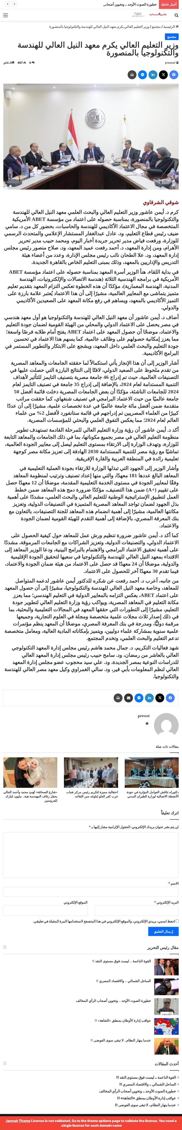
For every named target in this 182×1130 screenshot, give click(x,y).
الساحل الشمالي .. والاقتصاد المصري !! (123, 981)
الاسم (173, 883)
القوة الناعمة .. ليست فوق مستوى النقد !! (121, 961)
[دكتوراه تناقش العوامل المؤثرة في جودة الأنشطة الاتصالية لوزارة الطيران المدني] (152, 772)
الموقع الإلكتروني (75, 902)
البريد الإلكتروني (166, 902)
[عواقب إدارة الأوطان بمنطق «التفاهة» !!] (166, 1026)
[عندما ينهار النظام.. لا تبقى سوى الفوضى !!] (166, 1046)
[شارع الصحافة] (146, 15)
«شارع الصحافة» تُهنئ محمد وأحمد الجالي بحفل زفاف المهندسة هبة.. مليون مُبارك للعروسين (30, 796)
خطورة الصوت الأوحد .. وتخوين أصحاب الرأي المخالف (119, 4)
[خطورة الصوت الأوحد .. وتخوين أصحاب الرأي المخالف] (166, 1006)
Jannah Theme (18, 1121)
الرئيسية (169, 26)
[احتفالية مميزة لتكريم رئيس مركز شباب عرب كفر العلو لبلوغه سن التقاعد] (91, 772)
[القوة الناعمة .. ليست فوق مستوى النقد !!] (166, 967)
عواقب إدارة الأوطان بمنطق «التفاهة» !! (122, 1020)
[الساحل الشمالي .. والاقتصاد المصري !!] (166, 986)
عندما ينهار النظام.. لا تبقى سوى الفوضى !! (121, 1040)
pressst (170, 62)
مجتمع (156, 26)
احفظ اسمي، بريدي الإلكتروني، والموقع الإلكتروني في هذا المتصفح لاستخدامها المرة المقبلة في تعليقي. (104, 921)
